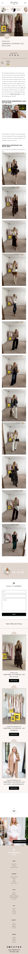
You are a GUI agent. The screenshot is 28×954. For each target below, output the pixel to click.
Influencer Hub (14, 876)
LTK (22, 87)
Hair (14, 923)
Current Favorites (14, 867)
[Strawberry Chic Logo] (14, 4)
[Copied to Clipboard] (18, 55)
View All (14, 899)
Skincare (14, 924)
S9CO (14, 951)
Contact (14, 881)
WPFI (18, 951)
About (14, 880)
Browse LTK (14, 864)
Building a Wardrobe (14, 896)
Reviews (14, 894)
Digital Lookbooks (14, 897)
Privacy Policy (14, 883)
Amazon (14, 865)
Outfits (14, 892)
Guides (14, 937)
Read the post (14, 680)
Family (14, 908)
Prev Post (2, 63)
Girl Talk (14, 911)
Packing (14, 939)
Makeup (14, 926)
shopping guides (6, 41)
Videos (14, 878)
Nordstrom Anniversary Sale (14, 726)
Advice (14, 910)
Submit (14, 614)
